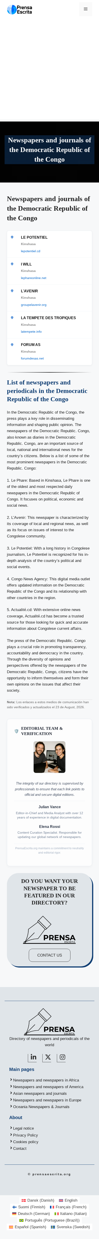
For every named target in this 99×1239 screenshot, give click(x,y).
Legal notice (23, 1128)
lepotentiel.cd (30, 251)
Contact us (49, 955)
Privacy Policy (25, 1135)
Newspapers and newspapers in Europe (47, 1100)
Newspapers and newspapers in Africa (46, 1080)
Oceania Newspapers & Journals (41, 1107)
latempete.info (31, 331)
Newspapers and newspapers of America (48, 1087)
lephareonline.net (33, 278)
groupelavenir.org (34, 305)
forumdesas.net (32, 358)
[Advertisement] (49, 70)
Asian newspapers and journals (40, 1093)
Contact (19, 1148)
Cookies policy (25, 1142)
